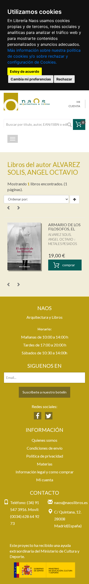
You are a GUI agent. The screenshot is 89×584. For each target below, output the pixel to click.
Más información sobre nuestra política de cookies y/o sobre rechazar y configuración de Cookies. (44, 56)
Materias (44, 464)
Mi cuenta (44, 479)
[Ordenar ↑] (74, 199)
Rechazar (64, 79)
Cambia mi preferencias (31, 79)
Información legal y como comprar (45, 471)
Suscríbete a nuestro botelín (44, 392)
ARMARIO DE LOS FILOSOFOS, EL (64, 226)
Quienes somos (44, 440)
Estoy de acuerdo (24, 71)
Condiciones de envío (45, 448)
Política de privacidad (44, 456)
